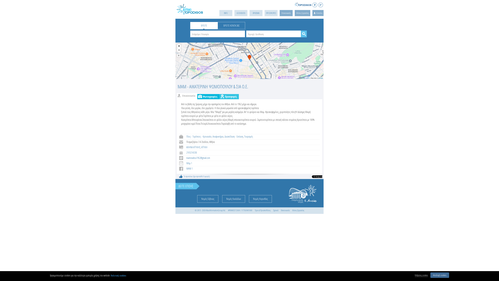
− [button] (179, 50)
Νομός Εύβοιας (207, 199)
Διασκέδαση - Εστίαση (234, 136)
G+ (321, 5)
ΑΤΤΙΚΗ (204, 147)
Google (320, 78)
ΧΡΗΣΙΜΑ (256, 13)
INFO (226, 13)
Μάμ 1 (189, 163)
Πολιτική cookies (118, 275)
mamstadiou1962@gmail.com (198, 158)
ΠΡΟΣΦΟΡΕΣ (271, 13)
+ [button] (179, 46)
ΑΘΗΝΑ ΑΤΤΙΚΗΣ (193, 147)
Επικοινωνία (286, 13)
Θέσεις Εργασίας (302, 13)
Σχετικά (275, 210)
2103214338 (191, 152)
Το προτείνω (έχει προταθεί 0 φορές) (197, 176)
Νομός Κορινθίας (260, 199)
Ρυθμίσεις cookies (421, 275)
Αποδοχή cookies (440, 275)
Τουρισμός (248, 136)
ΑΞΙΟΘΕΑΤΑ (241, 13)
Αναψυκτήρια (218, 136)
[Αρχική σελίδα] (194, 12)
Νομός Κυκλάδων (233, 199)
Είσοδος (319, 13)
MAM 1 (189, 168)
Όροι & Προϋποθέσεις (263, 210)
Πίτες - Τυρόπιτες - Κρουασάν (199, 136)
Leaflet (307, 78)
